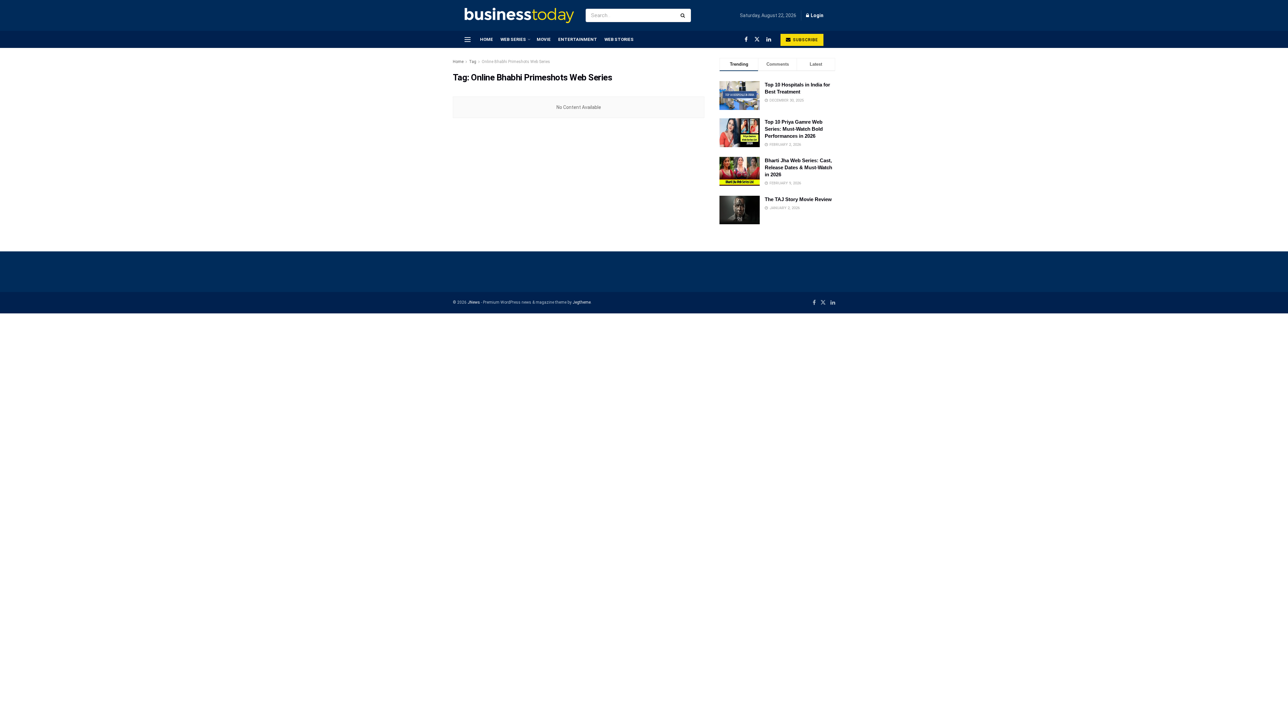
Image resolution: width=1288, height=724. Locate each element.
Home (486, 39)
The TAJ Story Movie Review (798, 199)
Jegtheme (582, 302)
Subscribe (805, 40)
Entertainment (577, 39)
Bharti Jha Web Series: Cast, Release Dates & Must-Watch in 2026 (798, 167)
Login (816, 15)
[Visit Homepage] (519, 15)
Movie (544, 39)
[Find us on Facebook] (746, 39)
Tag (472, 61)
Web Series (513, 39)
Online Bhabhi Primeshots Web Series (516, 61)
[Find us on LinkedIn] (768, 39)
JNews (474, 302)
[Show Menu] (468, 39)
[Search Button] (684, 15)
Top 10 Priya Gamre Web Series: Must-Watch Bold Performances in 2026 (794, 129)
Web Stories (619, 39)
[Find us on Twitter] (757, 39)
